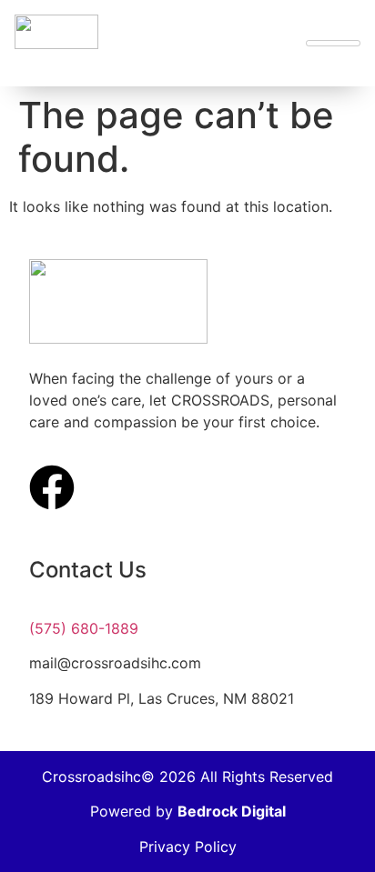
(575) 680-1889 (83, 628)
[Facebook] (52, 487)
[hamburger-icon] (333, 43)
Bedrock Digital (231, 811)
